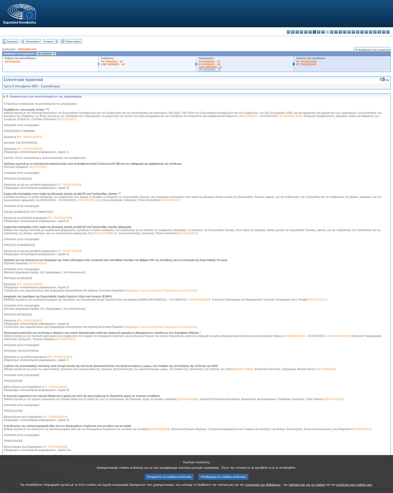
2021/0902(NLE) (199, 299)
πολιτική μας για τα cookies (307, 484)
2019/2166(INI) (159, 429)
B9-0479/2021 (38, 167)
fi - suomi (383, 32)
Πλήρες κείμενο (73, 41)
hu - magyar (349, 32)
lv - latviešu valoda (340, 32)
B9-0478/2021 (38, 263)
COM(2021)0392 (295, 336)
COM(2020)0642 (247, 116)
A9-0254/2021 (362, 429)
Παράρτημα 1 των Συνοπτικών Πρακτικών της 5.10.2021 (160, 290)
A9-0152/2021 (12, 61)
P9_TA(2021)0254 (306, 61)
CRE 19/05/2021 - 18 (112, 64)
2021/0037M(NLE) (104, 233)
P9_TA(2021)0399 (59, 217)
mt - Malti (353, 32)
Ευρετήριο (12, 41)
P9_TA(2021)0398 (68, 184)
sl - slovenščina (379, 32)
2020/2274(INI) (242, 369)
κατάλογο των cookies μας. (354, 484)
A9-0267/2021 (65, 339)
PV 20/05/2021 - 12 (209, 61)
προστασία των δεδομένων (263, 484)
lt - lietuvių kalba (344, 32)
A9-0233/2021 (170, 200)
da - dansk (301, 32)
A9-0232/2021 (334, 399)
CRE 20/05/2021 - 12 (210, 67)
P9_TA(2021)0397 (306, 64)
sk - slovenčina (375, 32)
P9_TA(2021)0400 (68, 251)
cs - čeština (297, 32)
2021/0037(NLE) (88, 200)
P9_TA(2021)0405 (54, 416)
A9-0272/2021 (317, 299)
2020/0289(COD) (27, 49)
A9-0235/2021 (188, 233)
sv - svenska (388, 32)
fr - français (323, 32)
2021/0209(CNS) (337, 336)
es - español (293, 32)
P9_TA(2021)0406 (54, 446)
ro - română (370, 32)
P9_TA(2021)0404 (54, 386)
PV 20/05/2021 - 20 (209, 64)
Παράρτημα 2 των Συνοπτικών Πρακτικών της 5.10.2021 (160, 327)
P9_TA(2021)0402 (29, 320)
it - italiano (336, 32)
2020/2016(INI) (187, 399)
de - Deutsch (305, 32)
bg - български (288, 32)
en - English (318, 32)
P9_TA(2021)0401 (29, 284)
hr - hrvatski (331, 32)
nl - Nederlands (357, 32)
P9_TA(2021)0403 (59, 357)
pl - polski (362, 32)
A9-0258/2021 (326, 369)
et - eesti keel (310, 32)
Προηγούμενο (33, 41)
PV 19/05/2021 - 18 (111, 61)
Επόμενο (49, 41)
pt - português (366, 32)
